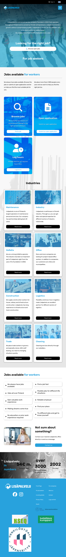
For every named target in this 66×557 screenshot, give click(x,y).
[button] (60, 8)
